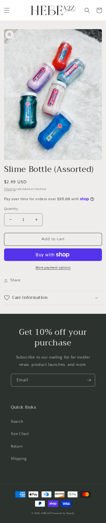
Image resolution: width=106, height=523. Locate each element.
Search (17, 421)
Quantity (11, 209)
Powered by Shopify (63, 513)
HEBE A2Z (46, 513)
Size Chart (20, 434)
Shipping (10, 189)
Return (17, 446)
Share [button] (15, 280)
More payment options (53, 267)
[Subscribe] (89, 380)
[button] (7, 10)
